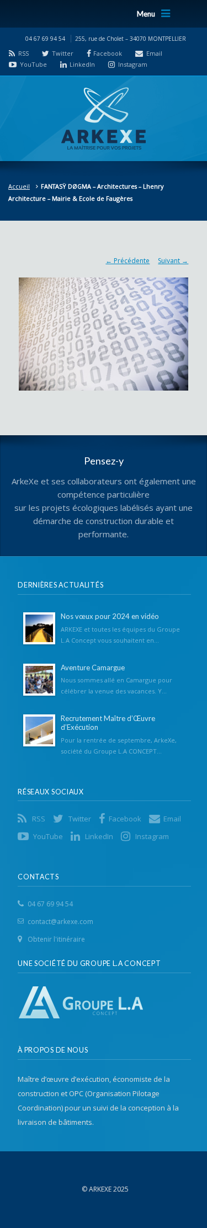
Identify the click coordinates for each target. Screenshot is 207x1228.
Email (154, 53)
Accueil (19, 186)
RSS (23, 53)
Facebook (107, 53)
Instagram (132, 64)
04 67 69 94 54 (50, 904)
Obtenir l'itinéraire (56, 939)
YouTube (33, 64)
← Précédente (127, 260)
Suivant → (173, 260)
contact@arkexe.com (60, 921)
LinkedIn (82, 64)
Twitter (62, 53)
